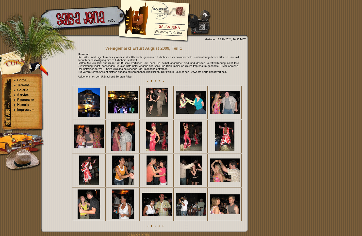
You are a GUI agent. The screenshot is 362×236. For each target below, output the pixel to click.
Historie (23, 105)
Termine (23, 85)
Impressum (25, 109)
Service (23, 95)
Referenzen (25, 100)
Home (21, 80)
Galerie (22, 90)
